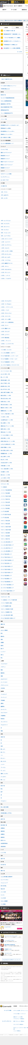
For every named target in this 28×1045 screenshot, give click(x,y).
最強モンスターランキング (6, 164)
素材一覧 (3, 870)
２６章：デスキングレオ (6, 313)
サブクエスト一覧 (5, 484)
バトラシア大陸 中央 (5, 499)
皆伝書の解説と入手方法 (6, 813)
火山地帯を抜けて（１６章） (7, 420)
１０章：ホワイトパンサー (6, 239)
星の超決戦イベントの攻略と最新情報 (12, 48)
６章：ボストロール (5, 226)
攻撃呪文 (3, 834)
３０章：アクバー (5, 325)
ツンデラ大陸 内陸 (5, 517)
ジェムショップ (4, 882)
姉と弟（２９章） (5, 459)
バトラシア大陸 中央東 (6, 496)
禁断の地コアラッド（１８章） (7, 426)
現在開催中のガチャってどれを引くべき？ (10, 125)
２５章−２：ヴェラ (5, 310)
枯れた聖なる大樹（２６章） (7, 450)
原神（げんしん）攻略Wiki (18, 1021)
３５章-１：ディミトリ (6, 340)
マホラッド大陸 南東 (5, 536)
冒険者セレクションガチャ (6, 134)
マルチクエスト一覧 (5, 596)
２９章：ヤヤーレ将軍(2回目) (7, 322)
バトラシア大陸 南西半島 (6, 490)
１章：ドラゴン (4, 192)
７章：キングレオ (5, 229)
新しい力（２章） (5, 377)
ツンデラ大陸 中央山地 (6, 514)
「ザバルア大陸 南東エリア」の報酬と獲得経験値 (13, 37)
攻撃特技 (3, 828)
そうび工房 (3, 898)
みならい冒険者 (4, 630)
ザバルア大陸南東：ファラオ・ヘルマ (9, 359)
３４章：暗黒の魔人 (5, 337)
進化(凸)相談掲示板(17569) (6, 107)
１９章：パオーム (5, 266)
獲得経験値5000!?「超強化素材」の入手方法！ (13, 34)
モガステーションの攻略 (6, 173)
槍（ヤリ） (3, 752)
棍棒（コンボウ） (5, 773)
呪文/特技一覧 (4, 825)
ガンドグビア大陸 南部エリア (7, 587)
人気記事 (6, 27)
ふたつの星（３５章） (5, 478)
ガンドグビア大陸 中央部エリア (8, 590)
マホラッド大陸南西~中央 (6, 612)
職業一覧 (3, 624)
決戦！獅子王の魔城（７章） (7, 392)
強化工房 (3, 889)
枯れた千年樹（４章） (5, 383)
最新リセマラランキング (6, 152)
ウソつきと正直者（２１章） (7, 435)
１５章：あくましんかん (6, 254)
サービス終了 (14, 9)
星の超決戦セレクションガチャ (7, 131)
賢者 (2, 670)
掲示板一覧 (3, 94)
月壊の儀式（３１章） (5, 465)
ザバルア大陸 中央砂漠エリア (7, 560)
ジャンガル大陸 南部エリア (7, 551)
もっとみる (19, 51)
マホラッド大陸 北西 (5, 523)
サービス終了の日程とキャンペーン (8, 85)
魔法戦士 (3, 673)
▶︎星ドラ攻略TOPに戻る (6, 79)
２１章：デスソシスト (5, 272)
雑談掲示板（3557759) (6, 104)
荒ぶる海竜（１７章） (5, 423)
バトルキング (4, 694)
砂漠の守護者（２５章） (6, 447)
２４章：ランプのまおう (6, 304)
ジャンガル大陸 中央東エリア (7, 545)
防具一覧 (3, 785)
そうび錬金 (3, 904)
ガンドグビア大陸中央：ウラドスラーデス (10, 365)
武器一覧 (3, 737)
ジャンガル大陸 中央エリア (7, 548)
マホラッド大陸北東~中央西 (7, 609)
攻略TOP (4, 9)
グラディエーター (5, 685)
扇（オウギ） (4, 761)
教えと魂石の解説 (5, 807)
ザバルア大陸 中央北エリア (7, 557)
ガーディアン (4, 709)
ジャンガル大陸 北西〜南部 (7, 615)
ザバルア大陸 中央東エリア (7, 572)
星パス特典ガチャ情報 (5, 137)
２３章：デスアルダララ (6, 301)
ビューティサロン (5, 879)
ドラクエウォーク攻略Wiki (18, 1018)
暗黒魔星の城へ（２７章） (6, 453)
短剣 (2, 746)
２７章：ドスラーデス (5, 316)
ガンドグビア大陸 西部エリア (7, 584)
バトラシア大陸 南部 (5, 493)
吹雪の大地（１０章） (5, 401)
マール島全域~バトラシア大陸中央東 (9, 600)
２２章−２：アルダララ (6, 278)
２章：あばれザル (5, 195)
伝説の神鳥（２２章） (5, 438)
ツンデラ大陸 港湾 (5, 511)
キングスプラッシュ (5, 177)
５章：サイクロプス (5, 223)
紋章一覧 (3, 819)
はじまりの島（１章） (5, 374)
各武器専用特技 (4, 843)
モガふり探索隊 (4, 901)
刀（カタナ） (4, 776)
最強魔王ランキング (5, 167)
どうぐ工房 (3, 892)
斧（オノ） (3, 758)
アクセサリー (4, 801)
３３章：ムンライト (5, 334)
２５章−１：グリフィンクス (7, 307)
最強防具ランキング (5, 158)
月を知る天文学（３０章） (6, 462)
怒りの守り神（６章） (5, 389)
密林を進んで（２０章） (6, 432)
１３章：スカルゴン (5, 248)
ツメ (2, 755)
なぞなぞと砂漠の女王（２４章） (8, 444)
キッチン (3, 895)
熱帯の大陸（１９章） (5, 429)
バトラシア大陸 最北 (5, 508)
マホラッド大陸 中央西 (6, 529)
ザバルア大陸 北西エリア (6, 554)
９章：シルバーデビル (5, 235)
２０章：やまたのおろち (6, 269)
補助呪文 (3, 837)
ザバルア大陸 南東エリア (6, 575)
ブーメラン (3, 767)
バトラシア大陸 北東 (5, 505)
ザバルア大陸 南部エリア (6, 578)
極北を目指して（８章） (6, 395)
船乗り (2, 645)
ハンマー (3, 764)
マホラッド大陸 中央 (5, 539)
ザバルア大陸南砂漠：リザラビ (7, 362)
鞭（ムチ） (3, 749)
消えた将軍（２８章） (5, 456)
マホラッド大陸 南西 (5, 532)
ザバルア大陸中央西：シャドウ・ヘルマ (9, 356)
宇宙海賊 (3, 700)
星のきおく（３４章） (5, 475)
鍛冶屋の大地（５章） (5, 386)
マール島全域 (4, 487)
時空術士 (3, 718)
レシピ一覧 (3, 852)
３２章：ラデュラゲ (5, 331)
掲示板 (17, 27)
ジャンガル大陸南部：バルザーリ (8, 352)
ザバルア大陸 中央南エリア (7, 569)
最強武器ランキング (5, 155)
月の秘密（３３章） (5, 471)
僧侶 (2, 639)
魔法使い (3, 636)
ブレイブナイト (4, 721)
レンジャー (3, 651)
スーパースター (4, 682)
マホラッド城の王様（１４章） (7, 413)
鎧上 (2, 788)
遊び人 (2, 654)
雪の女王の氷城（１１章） (6, 404)
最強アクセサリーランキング (7, 161)
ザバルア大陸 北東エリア (6, 563)
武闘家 (2, 642)
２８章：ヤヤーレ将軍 (5, 319)
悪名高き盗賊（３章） (5, 380)
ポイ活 (8, 2)
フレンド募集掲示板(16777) (7, 113)
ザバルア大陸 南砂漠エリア (7, 581)
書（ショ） (3, 779)
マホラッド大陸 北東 (5, 520)
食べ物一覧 (3, 864)
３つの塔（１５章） (5, 416)
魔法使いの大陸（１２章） (6, 407)
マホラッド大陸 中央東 (6, 526)
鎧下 (2, 791)
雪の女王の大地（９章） (6, 398)
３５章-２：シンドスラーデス (7, 343)
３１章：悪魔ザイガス (5, 328)
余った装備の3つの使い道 (9, 30)
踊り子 (2, 648)
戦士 (2, 633)
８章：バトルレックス (5, 232)
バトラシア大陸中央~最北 (6, 603)
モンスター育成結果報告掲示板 (7, 98)
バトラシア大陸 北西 (5, 502)
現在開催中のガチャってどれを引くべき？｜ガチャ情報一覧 (13, 41)
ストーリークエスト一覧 (6, 371)
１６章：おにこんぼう (5, 257)
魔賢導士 (3, 706)
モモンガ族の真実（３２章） (7, 468)
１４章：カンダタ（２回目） (7, 251)
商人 (2, 657)
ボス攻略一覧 (4, 186)
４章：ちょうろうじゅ (5, 220)
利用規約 (15, 1006)
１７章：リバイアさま (5, 260)
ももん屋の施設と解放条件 (6, 876)
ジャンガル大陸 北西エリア (7, 542)
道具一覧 (3, 858)
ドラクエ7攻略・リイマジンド (19, 1013)
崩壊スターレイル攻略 (17, 1017)
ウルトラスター (4, 712)
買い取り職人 (4, 885)
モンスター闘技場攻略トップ (7, 143)
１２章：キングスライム (6, 245)
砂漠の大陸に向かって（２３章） (8, 441)
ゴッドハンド (4, 697)
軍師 (2, 731)
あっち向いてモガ (5, 180)
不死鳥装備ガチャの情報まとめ (10, 44)
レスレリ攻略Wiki (17, 1031)
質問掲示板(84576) (5, 110)
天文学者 (3, 688)
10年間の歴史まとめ (5, 88)
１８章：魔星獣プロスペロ (6, 263)
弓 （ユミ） (3, 770)
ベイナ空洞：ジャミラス (6, 349)
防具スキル (3, 840)
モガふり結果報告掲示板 (6, 101)
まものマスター (4, 679)
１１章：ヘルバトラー (5, 242)
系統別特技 (3, 846)
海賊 (2, 676)
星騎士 (2, 703)
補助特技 (3, 831)
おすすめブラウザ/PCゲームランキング (12, 959)
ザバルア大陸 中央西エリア (7, 566)
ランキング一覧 (4, 149)
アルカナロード (4, 724)
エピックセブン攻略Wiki (18, 1024)
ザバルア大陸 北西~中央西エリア (8, 618)
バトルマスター (4, 663)
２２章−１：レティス (5, 275)
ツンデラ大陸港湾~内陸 (6, 606)
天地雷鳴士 (3, 715)
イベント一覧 (4, 119)
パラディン (3, 666)
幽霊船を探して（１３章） (6, 410)
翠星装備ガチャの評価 (5, 128)
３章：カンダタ (4, 198)
